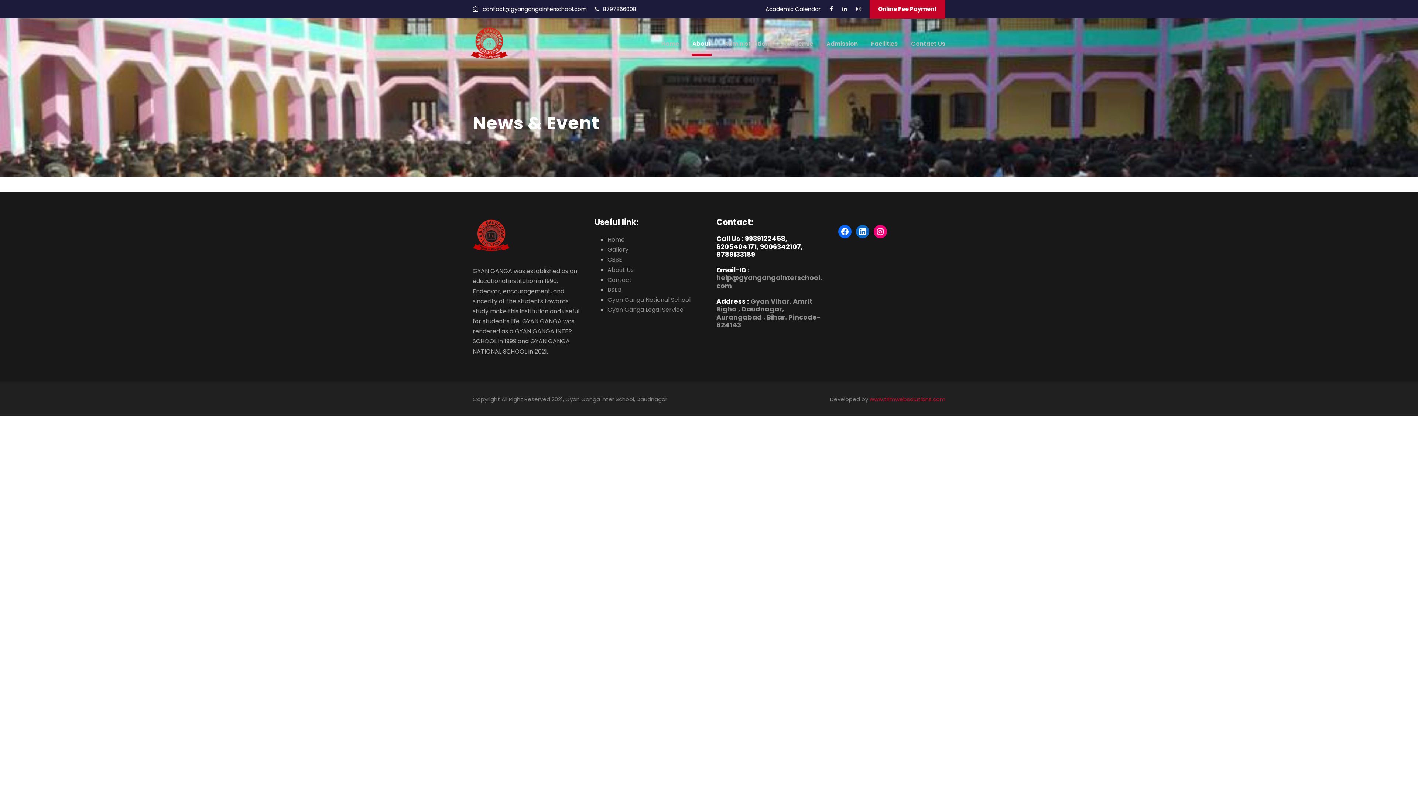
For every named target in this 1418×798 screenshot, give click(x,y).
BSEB (614, 290)
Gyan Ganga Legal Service (645, 310)
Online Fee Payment (907, 9)
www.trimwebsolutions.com (907, 399)
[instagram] (858, 9)
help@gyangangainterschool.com (769, 281)
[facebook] (831, 9)
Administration (746, 44)
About (701, 44)
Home (670, 44)
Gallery (617, 249)
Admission (842, 44)
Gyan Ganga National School (649, 300)
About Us (620, 270)
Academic (797, 44)
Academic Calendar (793, 9)
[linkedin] (844, 9)
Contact (619, 280)
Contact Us (928, 44)
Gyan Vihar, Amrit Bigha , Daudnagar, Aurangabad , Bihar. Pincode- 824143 (768, 313)
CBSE (614, 259)
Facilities (884, 44)
